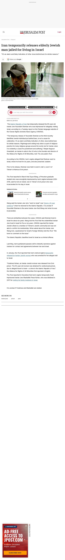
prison (13, 298)
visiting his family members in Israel (25, 280)
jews (19, 298)
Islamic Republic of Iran (18, 124)
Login (59, 32)
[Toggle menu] (3, 32)
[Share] (3, 59)
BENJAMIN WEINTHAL (13, 118)
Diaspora (13, 39)
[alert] (15, 540)
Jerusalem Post (5, 39)
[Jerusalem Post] (32, 32)
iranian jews (4, 298)
